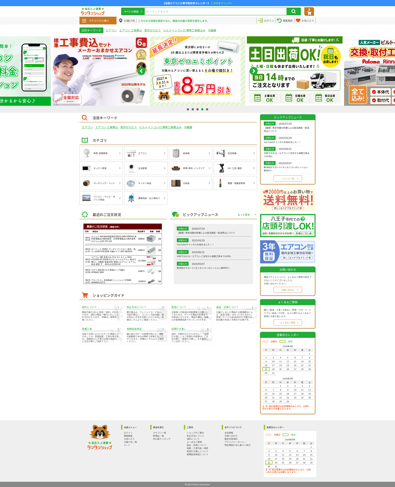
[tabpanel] (197, 71)
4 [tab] (202, 109)
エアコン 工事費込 (130, 30)
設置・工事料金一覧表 (197, 448)
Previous (141, 71)
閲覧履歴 (128, 435)
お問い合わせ (287, 289)
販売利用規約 (231, 438)
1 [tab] (188, 109)
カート (127, 445)
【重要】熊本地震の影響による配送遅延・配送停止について (286, 129)
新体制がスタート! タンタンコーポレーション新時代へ (286, 169)
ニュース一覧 (287, 178)
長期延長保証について (197, 454)
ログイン (128, 432)
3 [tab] (197, 109)
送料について (193, 438)
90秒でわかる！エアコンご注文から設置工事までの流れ (287, 154)
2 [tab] (193, 109)
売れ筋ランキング (161, 438)
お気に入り (129, 438)
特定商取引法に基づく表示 (237, 445)
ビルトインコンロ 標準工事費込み (184, 30)
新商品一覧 (158, 435)
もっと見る (244, 214)
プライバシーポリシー (235, 441)
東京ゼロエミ (152, 30)
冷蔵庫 (212, 30)
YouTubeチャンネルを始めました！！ (282, 142)
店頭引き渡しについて (197, 451)
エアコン (111, 30)
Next (254, 71)
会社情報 (229, 432)
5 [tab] (207, 109)
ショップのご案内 (195, 432)
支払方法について (195, 435)
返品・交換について (196, 445)
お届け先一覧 (130, 441)
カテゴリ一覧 (159, 432)
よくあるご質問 (287, 322)
